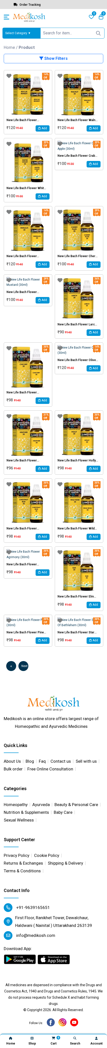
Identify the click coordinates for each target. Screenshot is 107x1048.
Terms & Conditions (22, 871)
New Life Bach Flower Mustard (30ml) (21, 292)
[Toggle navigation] (6, 17)
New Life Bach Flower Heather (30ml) (21, 460)
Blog (30, 761)
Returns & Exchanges (23, 863)
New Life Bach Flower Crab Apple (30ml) (76, 155)
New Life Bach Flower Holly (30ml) (76, 460)
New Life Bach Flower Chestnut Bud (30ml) (21, 528)
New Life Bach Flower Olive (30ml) (76, 360)
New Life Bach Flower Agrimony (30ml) (21, 564)
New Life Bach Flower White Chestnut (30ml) (26, 188)
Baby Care (63, 812)
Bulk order (13, 769)
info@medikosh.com (35, 935)
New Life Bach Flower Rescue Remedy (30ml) (22, 120)
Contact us (61, 761)
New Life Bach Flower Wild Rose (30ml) (76, 528)
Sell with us (86, 761)
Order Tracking (30, 4)
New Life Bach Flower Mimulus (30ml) (21, 256)
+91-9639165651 (32, 907)
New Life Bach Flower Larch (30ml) (77, 324)
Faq (42, 761)
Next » (24, 667)
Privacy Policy (16, 855)
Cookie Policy (46, 855)
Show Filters (55, 58)
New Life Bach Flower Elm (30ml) (75, 596)
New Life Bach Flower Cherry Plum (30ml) (77, 256)
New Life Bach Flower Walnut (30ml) (77, 120)
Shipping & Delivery (65, 863)
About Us (12, 761)
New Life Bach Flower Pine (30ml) (25, 632)
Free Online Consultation (50, 769)
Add (44, 128)
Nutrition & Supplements (26, 812)
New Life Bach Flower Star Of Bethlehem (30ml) (75, 632)
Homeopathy (16, 804)
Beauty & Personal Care (76, 804)
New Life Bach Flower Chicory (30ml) (21, 392)
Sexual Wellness (19, 820)
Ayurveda (41, 804)
